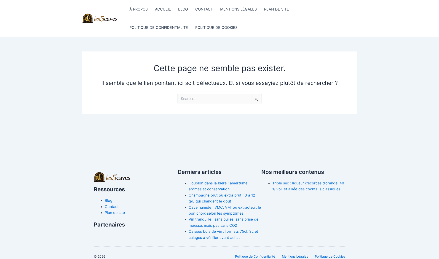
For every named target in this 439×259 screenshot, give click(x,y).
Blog (183, 9)
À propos (138, 9)
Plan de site (276, 9)
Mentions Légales (238, 9)
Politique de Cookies (216, 27)
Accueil (163, 9)
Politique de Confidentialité (158, 27)
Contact (204, 9)
